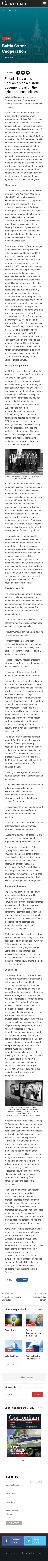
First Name (11, 1494)
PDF (23, 1461)
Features (6, 39)
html (10, 1514)
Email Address (13, 1485)
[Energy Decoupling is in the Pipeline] (34, 1320)
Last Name (11, 1502)
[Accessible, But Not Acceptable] (34, 1346)
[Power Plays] (13, 1320)
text (9, 1518)
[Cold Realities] (13, 1346)
